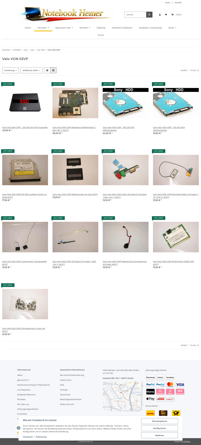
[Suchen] (149, 15)
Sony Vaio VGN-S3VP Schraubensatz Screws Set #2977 (23, 330)
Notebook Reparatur (26, 394)
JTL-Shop (186, 441)
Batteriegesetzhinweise (70, 399)
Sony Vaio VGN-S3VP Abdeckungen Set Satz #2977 (75, 194)
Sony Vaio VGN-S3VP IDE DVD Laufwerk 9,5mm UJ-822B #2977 (24, 196)
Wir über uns (23, 404)
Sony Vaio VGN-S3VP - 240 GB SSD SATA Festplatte (25, 127)
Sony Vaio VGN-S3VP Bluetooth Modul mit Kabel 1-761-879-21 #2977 (176, 196)
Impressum (28, 436)
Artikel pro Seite (30, 70)
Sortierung (9, 70)
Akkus (20, 375)
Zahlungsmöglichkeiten (28, 409)
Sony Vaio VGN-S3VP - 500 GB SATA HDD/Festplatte (118, 129)
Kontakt (178, 2)
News (167, 2)
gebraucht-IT (23, 380)
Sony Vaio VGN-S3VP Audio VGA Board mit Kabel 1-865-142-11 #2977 (124, 196)
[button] (160, 14)
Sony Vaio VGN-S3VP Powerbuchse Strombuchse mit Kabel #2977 (125, 263)
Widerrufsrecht (67, 404)
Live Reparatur (24, 389)
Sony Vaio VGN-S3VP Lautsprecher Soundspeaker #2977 (24, 263)
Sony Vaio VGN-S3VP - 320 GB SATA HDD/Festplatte (169, 129)
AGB (62, 385)
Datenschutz (41, 436)
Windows (21, 399)
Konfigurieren (159, 428)
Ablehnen (159, 435)
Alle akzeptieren (159, 421)
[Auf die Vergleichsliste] (36, 85)
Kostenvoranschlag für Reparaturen (33, 385)
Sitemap (64, 389)
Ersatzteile (22, 414)
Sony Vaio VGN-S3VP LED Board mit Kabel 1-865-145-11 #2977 (74, 263)
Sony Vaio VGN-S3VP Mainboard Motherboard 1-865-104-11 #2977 (75, 129)
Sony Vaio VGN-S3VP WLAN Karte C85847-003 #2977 (173, 263)
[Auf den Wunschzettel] (43, 85)
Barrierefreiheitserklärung (72, 375)
